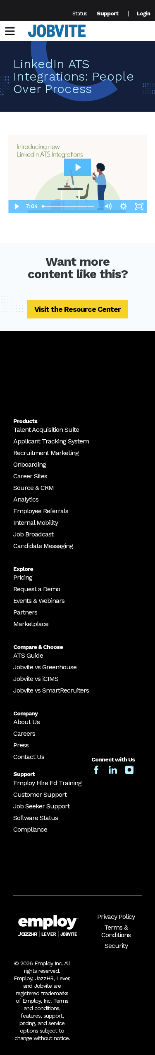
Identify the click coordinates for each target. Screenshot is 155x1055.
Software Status (35, 818)
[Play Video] (16, 206)
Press (21, 745)
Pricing (22, 577)
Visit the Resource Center (77, 309)
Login (143, 13)
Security (116, 946)
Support (107, 13)
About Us (26, 722)
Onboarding (29, 464)
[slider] (69, 206)
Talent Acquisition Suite (46, 429)
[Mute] (107, 206)
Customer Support (40, 794)
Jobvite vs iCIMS (35, 679)
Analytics (25, 499)
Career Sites (30, 476)
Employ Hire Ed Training (47, 783)
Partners (25, 612)
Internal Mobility (35, 522)
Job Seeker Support (41, 806)
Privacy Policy (116, 916)
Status (79, 13)
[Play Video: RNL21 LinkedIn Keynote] (77, 167)
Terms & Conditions (116, 931)
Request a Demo (36, 589)
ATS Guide (28, 655)
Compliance (30, 829)
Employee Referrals (40, 511)
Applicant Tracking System (51, 441)
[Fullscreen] (139, 206)
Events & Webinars (38, 601)
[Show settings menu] (123, 206)
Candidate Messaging (43, 546)
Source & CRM (33, 488)
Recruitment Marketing (46, 453)
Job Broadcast (33, 534)
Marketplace (30, 624)
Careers (24, 733)
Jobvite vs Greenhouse (44, 667)
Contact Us (28, 757)
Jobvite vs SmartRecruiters (51, 690)
